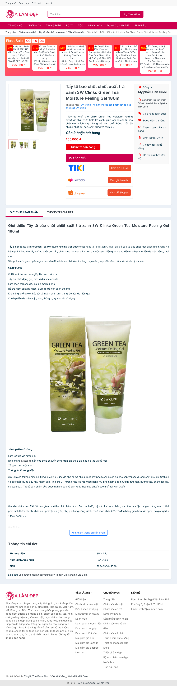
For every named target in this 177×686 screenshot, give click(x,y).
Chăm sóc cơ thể (27, 32)
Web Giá (72, 676)
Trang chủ (11, 3)
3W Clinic (86, 104)
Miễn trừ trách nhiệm (87, 613)
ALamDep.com (86, 682)
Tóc (80, 25)
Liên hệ (49, 3)
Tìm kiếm (133, 14)
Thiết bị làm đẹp (112, 652)
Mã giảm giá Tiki (84, 637)
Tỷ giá (27, 676)
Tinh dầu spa (110, 666)
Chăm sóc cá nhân (113, 633)
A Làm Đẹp (103, 682)
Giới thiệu (37, 3)
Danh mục (24, 3)
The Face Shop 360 (43, 676)
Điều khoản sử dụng (86, 609)
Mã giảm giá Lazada (86, 642)
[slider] (13, 144)
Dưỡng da (34, 25)
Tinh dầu (140, 25)
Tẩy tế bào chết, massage (52, 32)
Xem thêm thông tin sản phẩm (88, 532)
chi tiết (60, 212)
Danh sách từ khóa (86, 633)
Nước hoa (95, 25)
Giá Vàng (61, 676)
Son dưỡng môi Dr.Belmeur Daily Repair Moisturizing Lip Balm (52, 574)
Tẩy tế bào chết (76, 32)
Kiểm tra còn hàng (83, 147)
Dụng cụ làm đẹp (118, 25)
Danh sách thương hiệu (88, 623)
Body (69, 25)
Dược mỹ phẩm (112, 613)
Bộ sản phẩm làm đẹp (115, 657)
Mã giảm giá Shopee (87, 647)
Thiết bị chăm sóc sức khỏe (115, 645)
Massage (26, 460)
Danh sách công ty (86, 628)
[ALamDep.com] (22, 14)
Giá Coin (83, 676)
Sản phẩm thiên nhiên (115, 618)
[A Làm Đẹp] (23, 595)
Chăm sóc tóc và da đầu (114, 626)
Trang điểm (53, 25)
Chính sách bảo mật (86, 604)
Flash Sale (14, 41)
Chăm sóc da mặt (113, 604)
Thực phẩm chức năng (116, 637)
